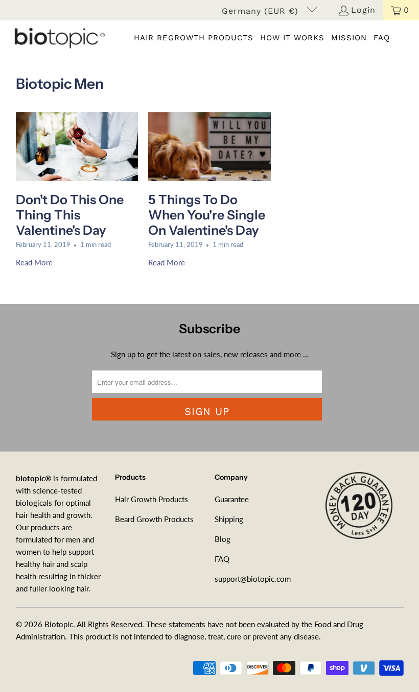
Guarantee (232, 499)
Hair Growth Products (151, 499)
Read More (34, 262)
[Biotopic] (57, 38)
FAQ (222, 558)
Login (363, 10)
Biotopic (58, 624)
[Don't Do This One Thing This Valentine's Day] (77, 146)
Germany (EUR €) (261, 11)
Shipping (229, 519)
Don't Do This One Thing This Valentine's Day (70, 215)
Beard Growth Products (154, 519)
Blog (222, 538)
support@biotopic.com (253, 578)
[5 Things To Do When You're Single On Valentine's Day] (209, 146)
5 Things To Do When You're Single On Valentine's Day (206, 215)
